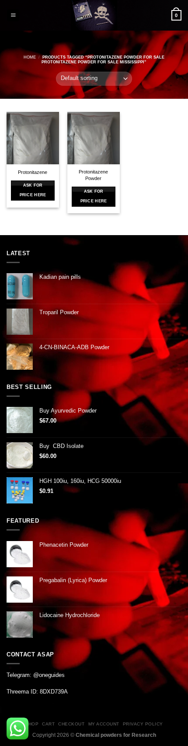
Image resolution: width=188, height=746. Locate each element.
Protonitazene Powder (93, 175)
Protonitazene (32, 172)
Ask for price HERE (33, 190)
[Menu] (13, 15)
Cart (48, 724)
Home (30, 57)
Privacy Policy (143, 724)
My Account (103, 724)
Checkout (71, 724)
